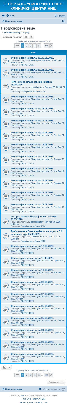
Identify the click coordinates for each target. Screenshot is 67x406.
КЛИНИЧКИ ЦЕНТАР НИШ (33, 399)
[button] (17, 45)
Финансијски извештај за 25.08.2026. (32, 69)
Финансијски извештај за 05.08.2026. (32, 318)
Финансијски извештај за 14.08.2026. (32, 192)
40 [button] (46, 45)
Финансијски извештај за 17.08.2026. (32, 168)
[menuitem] (10, 15)
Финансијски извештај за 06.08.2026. (32, 306)
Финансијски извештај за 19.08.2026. (32, 144)
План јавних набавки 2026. (33, 91)
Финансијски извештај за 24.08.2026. (32, 96)
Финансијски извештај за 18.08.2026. (32, 156)
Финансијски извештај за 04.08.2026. (32, 330)
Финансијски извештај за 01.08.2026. (32, 354)
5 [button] (39, 45)
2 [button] (26, 45)
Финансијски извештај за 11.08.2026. (32, 258)
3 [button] (30, 45)
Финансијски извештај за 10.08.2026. (32, 270)
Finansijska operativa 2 (41, 60)
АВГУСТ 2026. (27, 65)
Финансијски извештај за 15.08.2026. (32, 180)
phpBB (24, 396)
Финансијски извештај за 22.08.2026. (32, 108)
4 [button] (35, 45)
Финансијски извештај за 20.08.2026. (32, 132)
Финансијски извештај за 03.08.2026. (32, 342)
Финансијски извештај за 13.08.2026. (32, 204)
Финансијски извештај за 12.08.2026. (32, 246)
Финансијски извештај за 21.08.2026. (32, 120)
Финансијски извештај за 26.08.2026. (32, 57)
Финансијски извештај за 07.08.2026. (32, 294)
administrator (37, 87)
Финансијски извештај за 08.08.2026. (32, 282)
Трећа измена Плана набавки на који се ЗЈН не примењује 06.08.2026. (37, 232)
